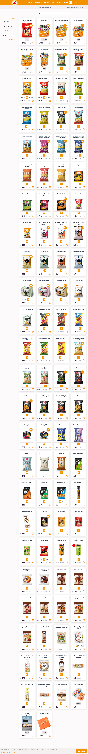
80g (78, 241)
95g (78, 472)
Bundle (61, 39)
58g (74, 645)
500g (47, 559)
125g (61, 385)
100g (44, 328)
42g (78, 212)
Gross (46, 39)
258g (79, 645)
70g (61, 126)
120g (80, 183)
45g (27, 588)
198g (27, 703)
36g (78, 501)
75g (79, 328)
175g (61, 68)
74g (78, 588)
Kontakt (66, 2)
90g (24, 97)
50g (41, 559)
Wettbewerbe (46, 2)
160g (78, 126)
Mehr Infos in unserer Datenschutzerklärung (8, 752)
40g (62, 501)
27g (43, 270)
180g (60, 501)
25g (27, 530)
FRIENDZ (53, 2)
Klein (43, 39)
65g (44, 703)
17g (26, 299)
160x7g (82, 645)
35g (77, 155)
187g (61, 674)
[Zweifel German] (14, 2)
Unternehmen (59, 2)
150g (78, 414)
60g (44, 674)
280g (29, 97)
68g (28, 299)
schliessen (81, 751)
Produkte (29, 2)
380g (32, 97)
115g (27, 443)
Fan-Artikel (78, 703)
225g (45, 357)
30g (22, 97)
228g (27, 674)
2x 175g (27, 39)
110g (61, 97)
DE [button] (70, 2)
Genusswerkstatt (37, 2)
